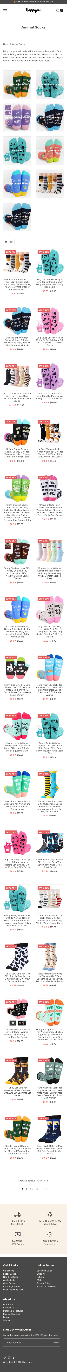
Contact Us (8, 1307)
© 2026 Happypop (23, 1362)
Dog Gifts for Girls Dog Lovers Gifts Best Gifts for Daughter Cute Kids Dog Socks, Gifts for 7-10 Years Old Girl (49, 631)
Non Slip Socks (10, 1277)
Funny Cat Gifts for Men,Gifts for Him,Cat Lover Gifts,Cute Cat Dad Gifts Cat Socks (17, 1092)
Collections (8, 1270)
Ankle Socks (9, 1280)
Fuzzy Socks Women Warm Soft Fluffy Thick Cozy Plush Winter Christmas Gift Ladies (17, 397)
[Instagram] (9, 1358)
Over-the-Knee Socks (14, 1289)
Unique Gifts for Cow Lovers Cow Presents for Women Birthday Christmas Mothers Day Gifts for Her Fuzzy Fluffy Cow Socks (49, 510)
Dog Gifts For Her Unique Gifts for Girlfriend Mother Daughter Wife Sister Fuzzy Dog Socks (49, 283)
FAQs (39, 1280)
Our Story (8, 1304)
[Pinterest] (5, 1358)
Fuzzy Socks (9, 1274)
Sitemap (7, 1320)
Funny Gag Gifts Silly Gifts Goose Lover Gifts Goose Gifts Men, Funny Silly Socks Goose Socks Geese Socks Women (17, 690)
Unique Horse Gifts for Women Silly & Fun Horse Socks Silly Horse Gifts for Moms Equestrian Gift (17, 747)
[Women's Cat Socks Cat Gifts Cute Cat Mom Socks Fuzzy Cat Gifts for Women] (50, 376)
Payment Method (11, 1314)
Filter (10, 242)
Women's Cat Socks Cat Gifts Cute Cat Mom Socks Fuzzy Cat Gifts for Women (49, 396)
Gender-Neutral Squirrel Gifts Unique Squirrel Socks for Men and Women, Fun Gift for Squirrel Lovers (17, 1150)
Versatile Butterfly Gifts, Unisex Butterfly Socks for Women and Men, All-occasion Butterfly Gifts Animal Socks (17, 631)
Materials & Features (13, 1311)
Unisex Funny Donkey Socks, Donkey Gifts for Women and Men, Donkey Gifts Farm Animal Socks (17, 453)
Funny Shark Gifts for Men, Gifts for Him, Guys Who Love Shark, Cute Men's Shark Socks (49, 863)
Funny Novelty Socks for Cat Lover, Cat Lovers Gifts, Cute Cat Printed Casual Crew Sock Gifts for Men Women (49, 690)
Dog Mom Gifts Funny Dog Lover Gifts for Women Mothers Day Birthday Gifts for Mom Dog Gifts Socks (17, 863)
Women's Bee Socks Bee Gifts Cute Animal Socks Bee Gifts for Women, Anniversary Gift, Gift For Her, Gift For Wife (49, 806)
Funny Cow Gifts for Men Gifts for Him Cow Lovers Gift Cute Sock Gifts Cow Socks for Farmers (17, 977)
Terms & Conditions (46, 1286)
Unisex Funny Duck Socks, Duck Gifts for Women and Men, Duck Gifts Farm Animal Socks (17, 805)
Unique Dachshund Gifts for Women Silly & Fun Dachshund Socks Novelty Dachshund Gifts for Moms (49, 977)
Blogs (6, 1317)
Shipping (41, 1274)
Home (6, 44)
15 (37, 1189)
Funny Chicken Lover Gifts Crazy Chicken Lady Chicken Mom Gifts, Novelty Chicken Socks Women (17, 573)
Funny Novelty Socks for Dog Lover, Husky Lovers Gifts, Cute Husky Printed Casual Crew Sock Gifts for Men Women (49, 1093)
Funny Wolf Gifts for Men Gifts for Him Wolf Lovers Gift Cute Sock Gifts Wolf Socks (50, 1150)
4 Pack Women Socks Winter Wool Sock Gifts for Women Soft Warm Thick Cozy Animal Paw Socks (49, 453)
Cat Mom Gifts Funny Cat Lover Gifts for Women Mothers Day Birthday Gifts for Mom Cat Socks (17, 1033)
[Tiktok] (13, 1358)
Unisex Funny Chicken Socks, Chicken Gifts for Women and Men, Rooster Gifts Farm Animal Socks (17, 342)
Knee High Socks (11, 1286)
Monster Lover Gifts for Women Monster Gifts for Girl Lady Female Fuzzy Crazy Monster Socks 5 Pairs (49, 573)
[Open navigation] (5, 10)
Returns (40, 1277)
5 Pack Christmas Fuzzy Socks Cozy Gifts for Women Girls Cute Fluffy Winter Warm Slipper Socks (49, 919)
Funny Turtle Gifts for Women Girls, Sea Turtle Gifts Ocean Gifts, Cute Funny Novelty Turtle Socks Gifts (49, 748)
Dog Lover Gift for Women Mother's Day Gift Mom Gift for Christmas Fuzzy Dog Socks (50, 342)
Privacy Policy (43, 1283)
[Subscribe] (56, 1342)
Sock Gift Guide (44, 1270)
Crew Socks (9, 1283)
